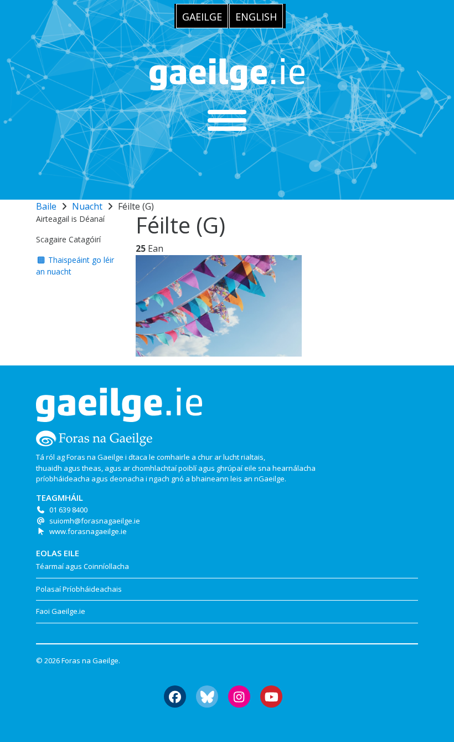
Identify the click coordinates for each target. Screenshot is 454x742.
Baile (46, 206)
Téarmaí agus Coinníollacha (82, 566)
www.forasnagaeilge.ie (88, 531)
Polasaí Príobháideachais (79, 589)
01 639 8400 (68, 510)
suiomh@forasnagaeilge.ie (94, 521)
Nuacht (87, 206)
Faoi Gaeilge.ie (60, 611)
